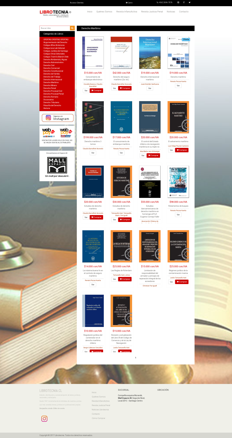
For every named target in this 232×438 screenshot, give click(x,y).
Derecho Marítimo (51, 82)
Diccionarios (49, 100)
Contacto (184, 11)
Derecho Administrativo (54, 62)
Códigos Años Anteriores (54, 45)
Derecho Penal (50, 88)
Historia (47, 108)
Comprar (97, 90)
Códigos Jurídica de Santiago (56, 51)
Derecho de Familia (52, 74)
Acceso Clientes (77, 3)
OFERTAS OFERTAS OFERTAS (56, 39)
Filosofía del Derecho (52, 105)
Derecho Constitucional (53, 71)
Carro (130, 3)
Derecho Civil (49, 65)
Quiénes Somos (104, 11)
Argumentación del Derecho (55, 42)
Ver (86, 91)
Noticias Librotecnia (100, 410)
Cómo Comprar (98, 418)
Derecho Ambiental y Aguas (55, 59)
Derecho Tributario (51, 102)
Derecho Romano (51, 97)
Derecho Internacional (53, 80)
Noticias (171, 11)
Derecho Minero (50, 85)
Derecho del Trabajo (52, 77)
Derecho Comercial (52, 68)
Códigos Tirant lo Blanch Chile (56, 57)
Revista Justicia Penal (152, 11)
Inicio (89, 11)
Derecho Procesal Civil (53, 91)
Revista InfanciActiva (126, 11)
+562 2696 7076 (165, 2)
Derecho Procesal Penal (54, 94)
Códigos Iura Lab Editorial (54, 48)
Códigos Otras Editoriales (54, 54)
